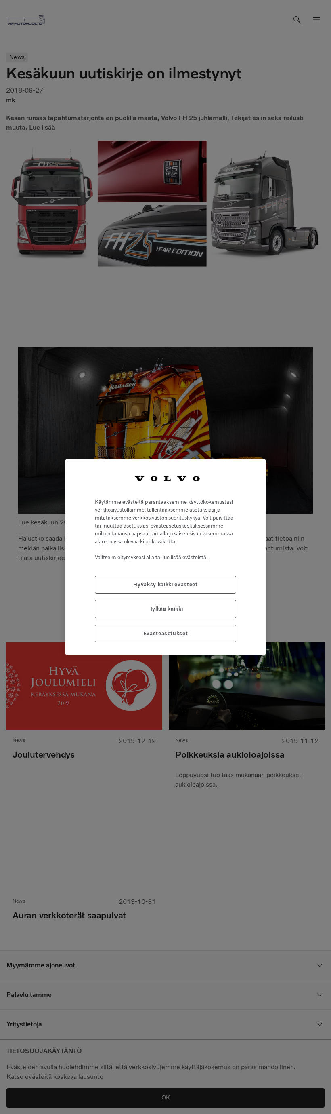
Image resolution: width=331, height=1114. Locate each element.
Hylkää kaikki (165, 609)
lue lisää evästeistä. (185, 557)
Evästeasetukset (165, 633)
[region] (165, 557)
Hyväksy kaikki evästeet (165, 584)
